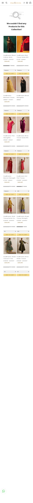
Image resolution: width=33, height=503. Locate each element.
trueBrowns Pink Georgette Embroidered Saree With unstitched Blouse (9, 137)
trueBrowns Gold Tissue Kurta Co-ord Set (10, 217)
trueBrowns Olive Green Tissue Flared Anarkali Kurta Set (23, 258)
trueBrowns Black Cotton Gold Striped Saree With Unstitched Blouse (10, 56)
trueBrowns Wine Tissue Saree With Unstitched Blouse (23, 137)
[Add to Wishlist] (14, 37)
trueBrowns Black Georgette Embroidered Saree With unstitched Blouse (23, 97)
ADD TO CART (10, 73)
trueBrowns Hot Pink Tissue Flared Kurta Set (22, 177)
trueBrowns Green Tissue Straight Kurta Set (23, 217)
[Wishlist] (27, 2)
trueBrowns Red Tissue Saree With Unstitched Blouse (23, 56)
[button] (7, 65)
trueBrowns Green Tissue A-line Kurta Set (10, 258)
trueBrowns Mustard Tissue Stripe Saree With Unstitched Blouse (10, 97)
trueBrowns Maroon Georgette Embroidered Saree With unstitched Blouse (10, 177)
